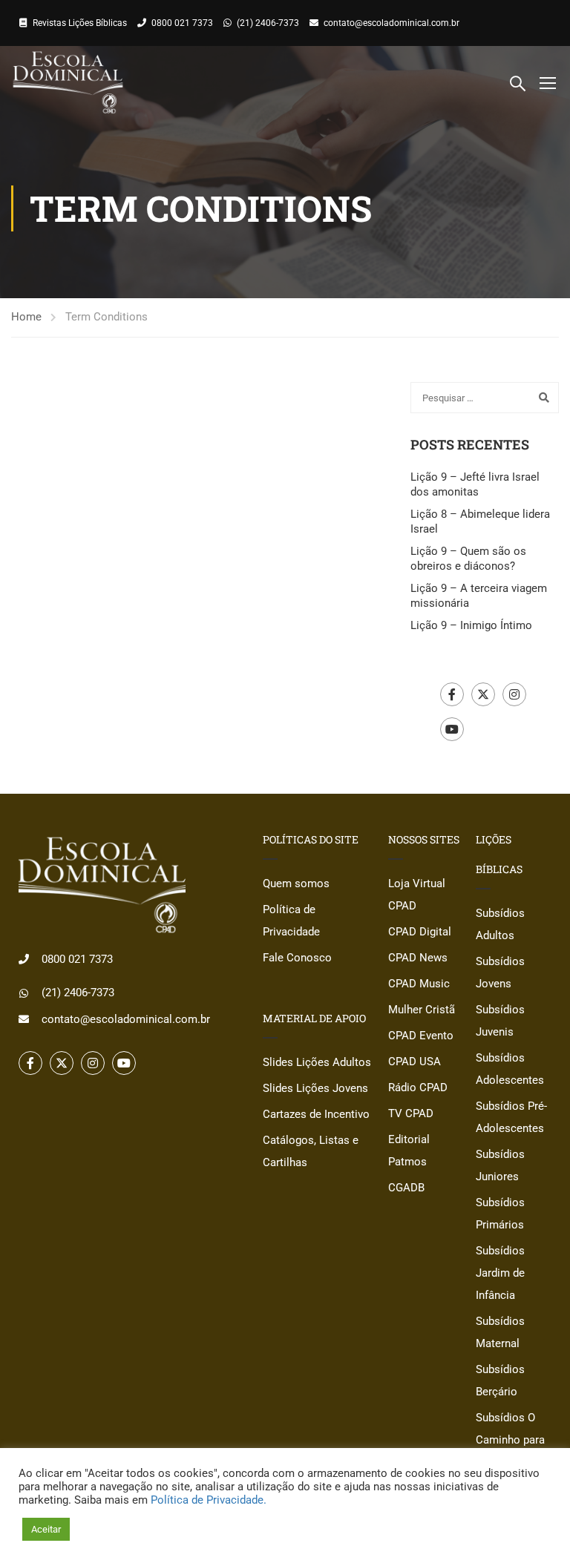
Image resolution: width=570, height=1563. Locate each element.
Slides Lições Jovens (315, 1088)
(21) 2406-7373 (268, 23)
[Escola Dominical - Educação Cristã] (68, 82)
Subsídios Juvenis (500, 1021)
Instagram (514, 694)
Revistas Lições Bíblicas (80, 23)
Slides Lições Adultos (317, 1062)
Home (26, 316)
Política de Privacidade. (208, 1500)
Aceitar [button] (46, 1529)
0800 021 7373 (182, 23)
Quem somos (296, 883)
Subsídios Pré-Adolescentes (511, 1117)
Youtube (452, 729)
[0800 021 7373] (24, 959)
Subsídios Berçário (500, 1380)
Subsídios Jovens (500, 972)
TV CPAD (410, 1113)
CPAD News (418, 957)
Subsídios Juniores (500, 1165)
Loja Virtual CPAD (416, 894)
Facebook (452, 694)
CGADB (406, 1187)
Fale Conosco (297, 957)
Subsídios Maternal (500, 1332)
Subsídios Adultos (500, 924)
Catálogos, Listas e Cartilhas (310, 1151)
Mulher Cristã (421, 1009)
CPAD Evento (420, 1035)
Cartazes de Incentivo (316, 1114)
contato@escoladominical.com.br (391, 23)
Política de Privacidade (291, 920)
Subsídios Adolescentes (510, 1069)
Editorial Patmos (409, 1150)
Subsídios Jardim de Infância (500, 1273)
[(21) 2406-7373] (24, 993)
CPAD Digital (419, 931)
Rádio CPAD (418, 1087)
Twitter (483, 694)
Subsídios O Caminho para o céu (510, 1440)
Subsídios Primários (500, 1213)
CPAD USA (414, 1061)
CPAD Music (419, 983)
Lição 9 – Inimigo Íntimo (471, 625)
